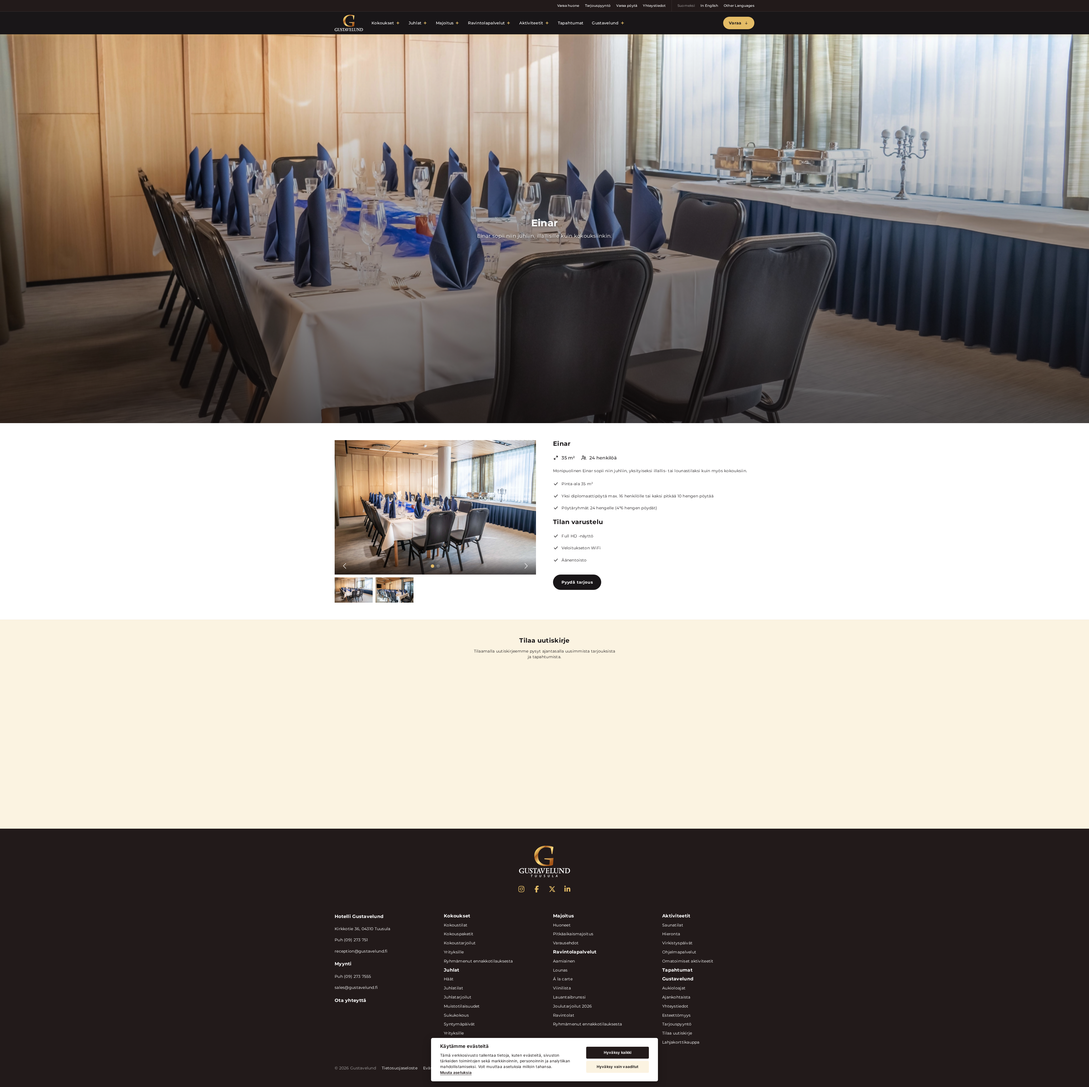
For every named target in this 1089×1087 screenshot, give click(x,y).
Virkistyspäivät (677, 942)
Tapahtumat (571, 23)
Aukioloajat (673, 988)
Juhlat (415, 23)
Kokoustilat (455, 925)
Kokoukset (383, 23)
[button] (432, 566)
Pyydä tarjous (577, 582)
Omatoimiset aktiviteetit (688, 961)
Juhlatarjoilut (457, 997)
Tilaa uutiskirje (677, 1033)
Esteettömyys (676, 1015)
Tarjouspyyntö (598, 5)
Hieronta (671, 933)
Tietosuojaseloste (399, 1068)
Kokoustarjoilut (460, 942)
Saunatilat (672, 925)
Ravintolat (563, 1015)
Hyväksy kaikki (618, 1052)
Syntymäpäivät (459, 1024)
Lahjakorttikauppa (681, 1042)
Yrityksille (454, 952)
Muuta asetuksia (456, 1072)
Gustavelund (605, 23)
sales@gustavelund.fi (356, 987)
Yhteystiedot (654, 5)
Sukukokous (456, 1015)
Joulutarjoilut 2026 (572, 1006)
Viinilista (562, 988)
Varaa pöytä (626, 5)
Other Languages (739, 5)
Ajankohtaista (676, 997)
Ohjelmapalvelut (679, 952)
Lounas (560, 970)
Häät (448, 979)
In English (709, 5)
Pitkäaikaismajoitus (573, 933)
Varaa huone (568, 5)
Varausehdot (566, 942)
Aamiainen (564, 961)
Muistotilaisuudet (462, 1006)
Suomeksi (686, 5)
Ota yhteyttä (350, 1000)
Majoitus (444, 23)
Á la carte (563, 979)
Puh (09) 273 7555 (353, 976)
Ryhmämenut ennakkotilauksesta (478, 961)
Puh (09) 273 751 (351, 939)
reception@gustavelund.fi (361, 951)
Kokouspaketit (459, 933)
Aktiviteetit (531, 23)
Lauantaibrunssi (569, 997)
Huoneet (562, 925)
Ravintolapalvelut (486, 23)
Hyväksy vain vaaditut (618, 1066)
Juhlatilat (453, 988)
